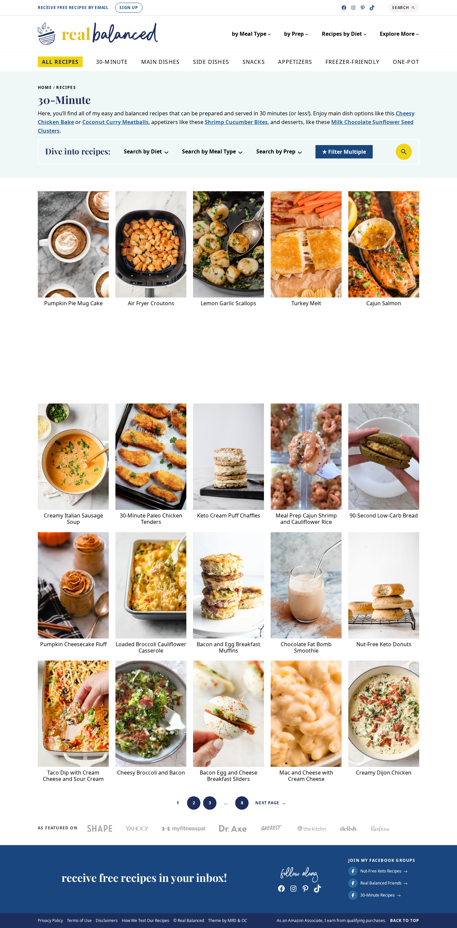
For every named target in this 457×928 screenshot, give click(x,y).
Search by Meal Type (209, 152)
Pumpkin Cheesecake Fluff (73, 644)
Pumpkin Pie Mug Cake (73, 303)
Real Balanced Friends (380, 883)
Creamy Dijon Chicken (384, 773)
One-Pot (406, 62)
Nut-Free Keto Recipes (380, 871)
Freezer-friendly (352, 62)
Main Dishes (160, 62)
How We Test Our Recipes (145, 921)
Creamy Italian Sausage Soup (73, 518)
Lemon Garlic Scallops (228, 303)
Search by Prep (275, 152)
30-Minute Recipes (377, 895)
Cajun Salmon (383, 303)
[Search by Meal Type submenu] (240, 151)
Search (400, 7)
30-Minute (112, 62)
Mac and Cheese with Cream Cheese (306, 776)
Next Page (270, 803)
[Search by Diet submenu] (166, 151)
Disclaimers (107, 921)
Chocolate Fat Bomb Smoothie (306, 647)
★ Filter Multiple (344, 151)
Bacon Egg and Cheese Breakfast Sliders (228, 776)
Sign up (128, 7)
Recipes (66, 87)
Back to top (404, 920)
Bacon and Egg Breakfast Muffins (228, 647)
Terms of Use (79, 921)
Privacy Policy (50, 921)
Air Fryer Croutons (151, 303)
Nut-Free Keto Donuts (384, 644)
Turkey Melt (306, 303)
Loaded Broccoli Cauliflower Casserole (151, 647)
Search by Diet (143, 152)
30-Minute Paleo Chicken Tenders (151, 518)
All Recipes (60, 62)
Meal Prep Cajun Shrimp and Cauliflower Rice (306, 518)
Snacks (254, 62)
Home (45, 87)
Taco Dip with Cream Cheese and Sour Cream (73, 776)
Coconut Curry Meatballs (115, 122)
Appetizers (295, 62)
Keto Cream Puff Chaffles (228, 515)
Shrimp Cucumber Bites (236, 122)
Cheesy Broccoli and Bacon (151, 773)
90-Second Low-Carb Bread (384, 515)
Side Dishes (211, 62)
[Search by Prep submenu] (299, 151)
